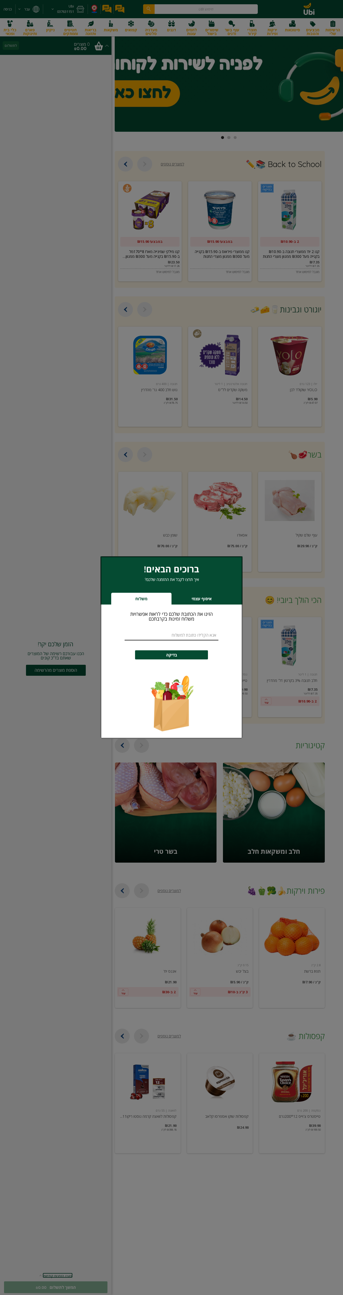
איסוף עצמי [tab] (194, 600)
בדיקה (171, 655)
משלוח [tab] (141, 598)
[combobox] (171, 635)
